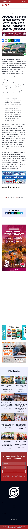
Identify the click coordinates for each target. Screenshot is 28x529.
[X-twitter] (24, 1)
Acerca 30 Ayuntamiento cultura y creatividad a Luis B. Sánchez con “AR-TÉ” (7, 424)
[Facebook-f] (22, 1)
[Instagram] (14, 519)
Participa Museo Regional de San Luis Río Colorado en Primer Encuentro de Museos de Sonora (7, 387)
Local (14, 13)
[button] (20, 5)
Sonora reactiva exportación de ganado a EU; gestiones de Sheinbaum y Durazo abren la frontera (7, 444)
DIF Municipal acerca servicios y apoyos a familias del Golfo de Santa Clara (20, 443)
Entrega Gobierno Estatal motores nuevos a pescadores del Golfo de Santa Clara (7, 404)
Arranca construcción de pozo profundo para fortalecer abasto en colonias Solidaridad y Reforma (21, 425)
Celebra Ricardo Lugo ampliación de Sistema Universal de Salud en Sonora (20, 387)
